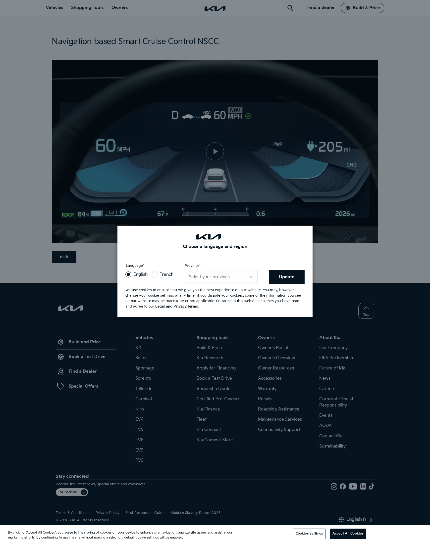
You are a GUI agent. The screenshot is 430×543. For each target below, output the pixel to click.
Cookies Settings (309, 534)
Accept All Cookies (347, 534)
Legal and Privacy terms (176, 306)
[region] (215, 534)
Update (286, 276)
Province (193, 265)
